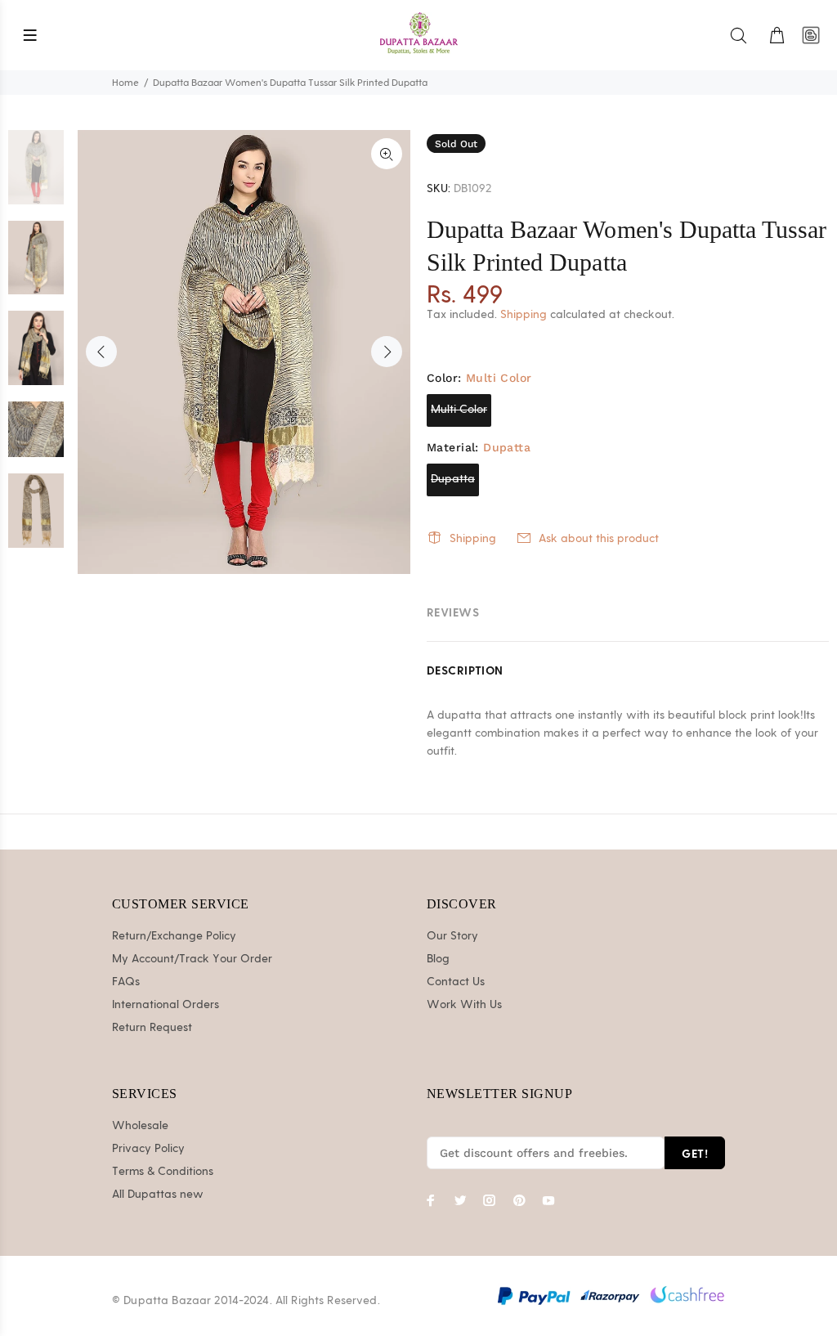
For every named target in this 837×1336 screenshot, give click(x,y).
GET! (695, 1153)
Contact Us (456, 982)
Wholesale (140, 1126)
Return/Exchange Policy (174, 936)
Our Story (452, 936)
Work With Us (464, 1005)
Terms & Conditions (162, 1171)
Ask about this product (599, 539)
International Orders (165, 1005)
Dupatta (453, 479)
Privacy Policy (148, 1148)
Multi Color (459, 409)
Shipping (523, 315)
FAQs (126, 982)
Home (125, 82)
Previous (101, 351)
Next (386, 351)
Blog (438, 959)
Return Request (152, 1027)
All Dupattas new (158, 1194)
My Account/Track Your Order (192, 959)
